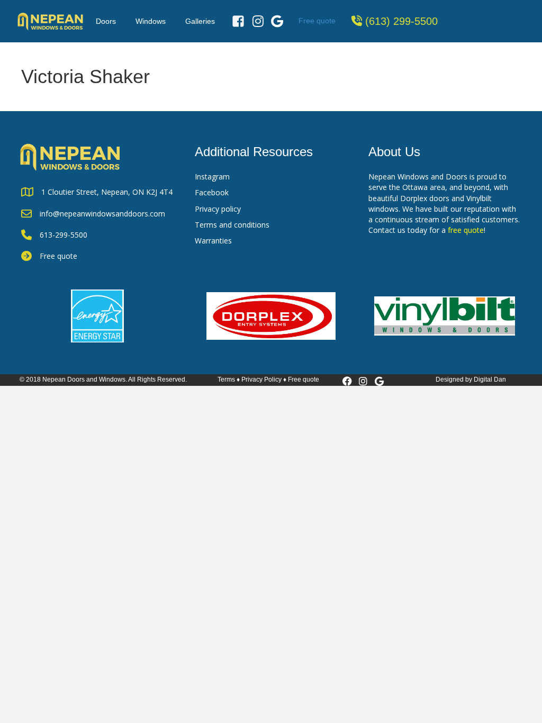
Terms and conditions (232, 225)
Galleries (200, 21)
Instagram (212, 176)
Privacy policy (218, 209)
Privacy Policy (261, 379)
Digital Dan (490, 379)
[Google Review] (277, 21)
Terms (226, 379)
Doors (106, 21)
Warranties (213, 241)
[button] (347, 381)
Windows (151, 21)
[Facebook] (238, 21)
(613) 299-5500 (401, 21)
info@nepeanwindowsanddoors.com (102, 214)
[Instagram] (258, 21)
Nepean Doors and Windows (83, 379)
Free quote (317, 20)
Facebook (212, 192)
